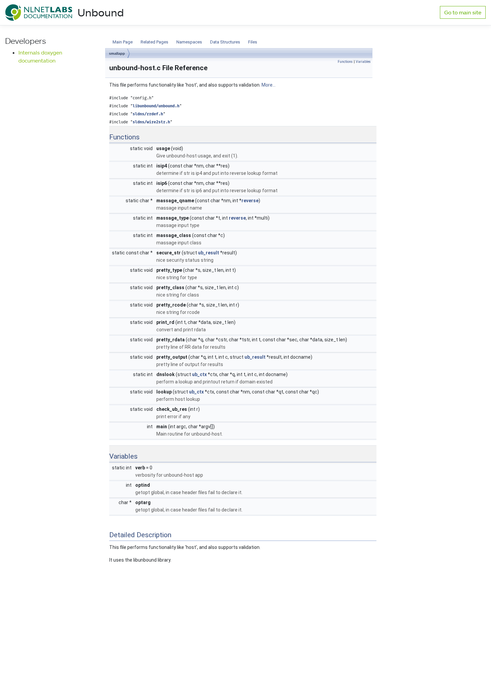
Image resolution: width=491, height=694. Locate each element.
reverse (250, 200)
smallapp (117, 53)
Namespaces (189, 41)
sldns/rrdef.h (148, 114)
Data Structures (225, 41)
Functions (345, 62)
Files (252, 41)
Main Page (123, 41)
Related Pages (154, 41)
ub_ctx (199, 374)
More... (269, 85)
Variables (363, 62)
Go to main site (462, 12)
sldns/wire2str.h (151, 122)
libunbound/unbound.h (156, 106)
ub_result (208, 252)
